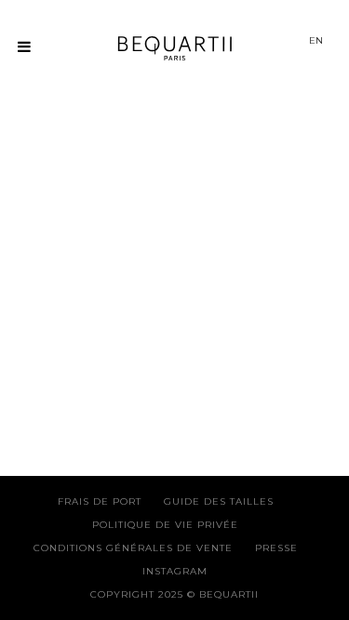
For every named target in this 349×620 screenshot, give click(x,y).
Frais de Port (99, 501)
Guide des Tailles (219, 501)
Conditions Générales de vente (133, 548)
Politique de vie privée (165, 525)
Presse (276, 548)
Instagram (175, 571)
